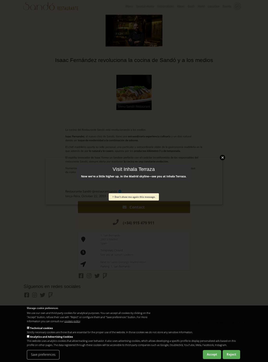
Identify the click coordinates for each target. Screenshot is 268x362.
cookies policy (72, 321)
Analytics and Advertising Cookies (51, 336)
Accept (212, 354)
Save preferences (43, 354)
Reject (231, 354)
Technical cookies (41, 328)
